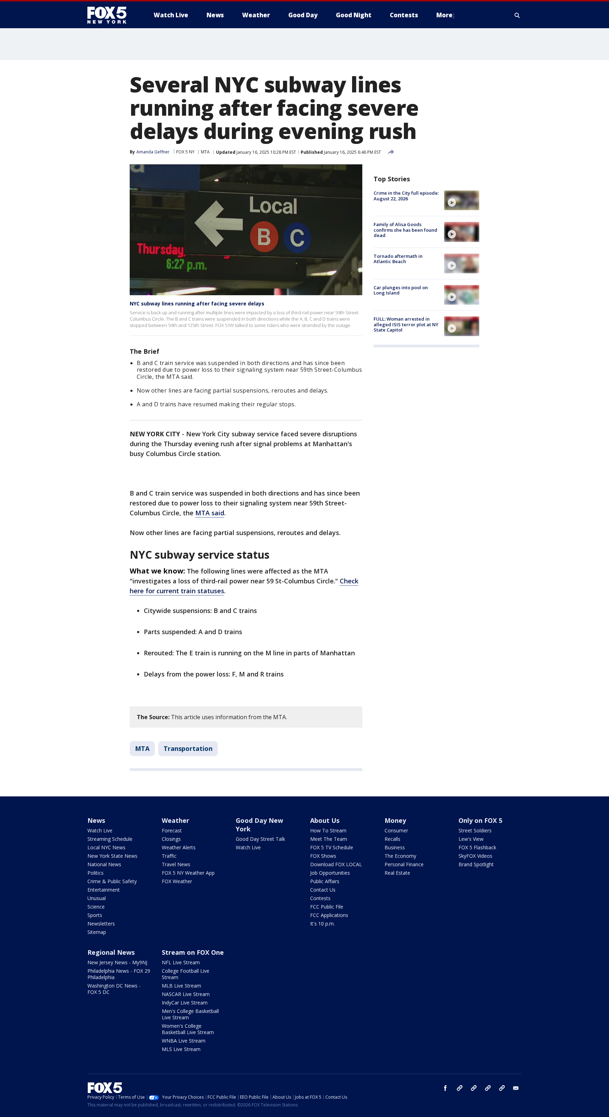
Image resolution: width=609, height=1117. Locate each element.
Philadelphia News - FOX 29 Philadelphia (118, 974)
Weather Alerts (179, 847)
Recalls (392, 839)
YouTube (487, 1088)
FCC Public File (326, 906)
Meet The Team (328, 839)
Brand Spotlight (476, 864)
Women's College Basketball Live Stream (188, 1029)
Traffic (169, 855)
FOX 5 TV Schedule (331, 847)
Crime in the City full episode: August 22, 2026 (406, 196)
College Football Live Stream (185, 974)
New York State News (112, 855)
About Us (324, 820)
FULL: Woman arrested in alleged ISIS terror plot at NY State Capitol (406, 324)
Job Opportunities (330, 872)
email (516, 1088)
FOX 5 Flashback (477, 847)
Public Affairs (324, 881)
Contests (320, 898)
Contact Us (323, 889)
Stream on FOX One (193, 952)
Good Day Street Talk (260, 839)
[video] (461, 200)
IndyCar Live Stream (185, 1002)
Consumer (396, 830)
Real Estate (397, 872)
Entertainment (103, 889)
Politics (95, 872)
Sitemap (96, 932)
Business (395, 847)
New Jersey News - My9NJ (117, 962)
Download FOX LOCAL (336, 864)
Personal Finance (404, 864)
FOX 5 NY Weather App (188, 872)
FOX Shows (323, 855)
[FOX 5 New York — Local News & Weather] (110, 15)
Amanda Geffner (153, 152)
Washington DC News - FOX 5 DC (114, 988)
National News (104, 864)
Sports (94, 915)
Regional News (111, 952)
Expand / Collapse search (517, 15)
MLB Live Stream (181, 985)
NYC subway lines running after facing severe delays (197, 303)
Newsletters (101, 923)
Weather (175, 820)
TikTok (473, 1088)
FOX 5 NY (185, 152)
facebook (445, 1088)
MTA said (209, 513)
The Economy (400, 855)
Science (96, 906)
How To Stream (328, 830)
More (444, 15)
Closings (171, 839)
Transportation (188, 748)
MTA (205, 152)
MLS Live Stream (181, 1049)
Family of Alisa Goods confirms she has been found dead (405, 229)
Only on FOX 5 (480, 820)
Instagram (459, 1088)
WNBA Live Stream (183, 1040)
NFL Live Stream (181, 962)
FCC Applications (329, 915)
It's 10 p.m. (322, 923)
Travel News (176, 864)
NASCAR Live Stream (186, 994)
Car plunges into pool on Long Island (401, 290)
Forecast (172, 830)
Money (395, 820)
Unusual (96, 898)
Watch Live (99, 830)
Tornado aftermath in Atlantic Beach (398, 259)
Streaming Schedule (110, 839)
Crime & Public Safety (112, 881)
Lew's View (471, 839)
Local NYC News (106, 847)
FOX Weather (177, 881)
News (96, 820)
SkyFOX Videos (475, 855)
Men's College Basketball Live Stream (190, 1014)
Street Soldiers (475, 830)
